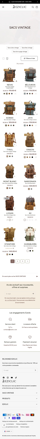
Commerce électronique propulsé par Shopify (23, 435)
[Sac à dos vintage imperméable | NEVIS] (9, 74)
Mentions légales (24, 427)
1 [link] (12, 261)
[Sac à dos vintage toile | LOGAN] (9, 203)
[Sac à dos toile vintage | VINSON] (30, 139)
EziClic (9, 435)
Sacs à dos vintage (13, 47)
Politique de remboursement (9, 421)
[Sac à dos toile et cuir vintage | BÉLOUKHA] (30, 74)
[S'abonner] (33, 293)
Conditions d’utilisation (8, 424)
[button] (3, 7)
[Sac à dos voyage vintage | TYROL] (9, 139)
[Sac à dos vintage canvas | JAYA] (30, 107)
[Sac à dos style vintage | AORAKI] (9, 107)
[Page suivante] (27, 261)
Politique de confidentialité (26, 421)
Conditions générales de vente (10, 427)
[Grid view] (3, 58)
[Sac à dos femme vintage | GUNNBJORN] (30, 234)
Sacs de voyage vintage (20, 51)
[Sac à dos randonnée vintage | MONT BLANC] (9, 171)
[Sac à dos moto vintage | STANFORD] (9, 234)
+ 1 (15, 93)
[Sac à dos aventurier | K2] (30, 203)
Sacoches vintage (27, 47)
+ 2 (35, 157)
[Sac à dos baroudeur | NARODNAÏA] (30, 171)
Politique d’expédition (21, 424)
